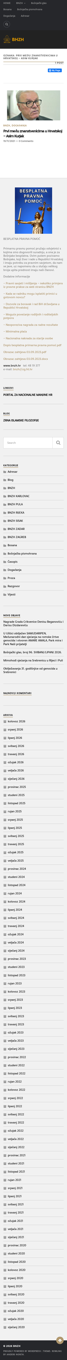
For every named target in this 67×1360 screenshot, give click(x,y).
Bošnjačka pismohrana (29, 9)
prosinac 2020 (17, 1245)
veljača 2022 (16, 1139)
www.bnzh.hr (12, 365)
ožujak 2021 (15, 1221)
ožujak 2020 (16, 1311)
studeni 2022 (16, 1065)
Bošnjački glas (39, 3)
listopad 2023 (16, 975)
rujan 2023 (15, 983)
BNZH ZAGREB (17, 537)
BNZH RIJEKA (16, 512)
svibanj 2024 (16, 918)
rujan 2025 (15, 811)
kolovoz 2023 (16, 991)
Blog (10, 480)
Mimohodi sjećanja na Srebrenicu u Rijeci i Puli (33, 660)
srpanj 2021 (15, 1188)
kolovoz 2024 (16, 901)
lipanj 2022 (15, 1106)
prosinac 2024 (17, 868)
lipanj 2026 (15, 738)
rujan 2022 (15, 1081)
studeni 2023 (16, 967)
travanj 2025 (16, 844)
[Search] (6, 24)
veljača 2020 (16, 1319)
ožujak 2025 (15, 852)
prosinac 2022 (17, 1057)
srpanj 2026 (15, 729)
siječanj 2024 (16, 950)
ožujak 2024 (16, 934)
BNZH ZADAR (16, 529)
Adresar (25, 15)
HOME (7, 3)
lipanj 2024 (15, 909)
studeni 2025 (16, 795)
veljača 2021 (15, 1229)
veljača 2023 (16, 1040)
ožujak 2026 (16, 762)
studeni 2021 (16, 1163)
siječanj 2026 (16, 778)
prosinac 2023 (17, 959)
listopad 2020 (17, 1262)
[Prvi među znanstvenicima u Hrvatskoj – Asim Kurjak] (33, 105)
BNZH (19, 3)
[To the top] (60, 1340)
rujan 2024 (15, 893)
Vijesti (11, 594)
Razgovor (14, 586)
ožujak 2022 (15, 1130)
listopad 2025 (16, 803)
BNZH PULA (15, 504)
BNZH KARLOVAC (18, 496)
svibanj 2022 (16, 1114)
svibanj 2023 (16, 1016)
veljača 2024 (16, 942)
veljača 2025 (16, 860)
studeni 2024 (16, 877)
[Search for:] (33, 442)
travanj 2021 (16, 1212)
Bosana (7, 9)
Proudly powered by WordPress (22, 1351)
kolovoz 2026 (16, 721)
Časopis (12, 561)
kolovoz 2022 (16, 1089)
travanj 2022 (16, 1122)
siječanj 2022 (16, 1147)
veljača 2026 (16, 770)
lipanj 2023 (15, 1008)
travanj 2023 (16, 1024)
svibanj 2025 (16, 836)
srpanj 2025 (15, 819)
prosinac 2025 (17, 787)
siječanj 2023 (16, 1049)
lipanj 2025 (15, 828)
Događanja (9, 15)
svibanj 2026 (16, 746)
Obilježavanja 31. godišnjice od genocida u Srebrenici (30, 670)
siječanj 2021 (16, 1237)
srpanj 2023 (15, 999)
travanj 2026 (16, 754)
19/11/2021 (9, 141)
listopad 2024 (16, 885)
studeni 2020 (16, 1253)
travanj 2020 (16, 1302)
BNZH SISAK (15, 520)
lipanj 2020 (15, 1286)
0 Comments (26, 141)
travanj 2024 (16, 926)
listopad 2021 (16, 1171)
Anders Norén (15, 1354)
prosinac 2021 (16, 1155)
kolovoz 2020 (16, 1270)
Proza (11, 578)
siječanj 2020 (16, 1327)
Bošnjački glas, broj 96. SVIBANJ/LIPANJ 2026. (32, 652)
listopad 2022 (16, 1073)
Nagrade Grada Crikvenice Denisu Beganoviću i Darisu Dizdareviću (33, 623)
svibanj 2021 (16, 1204)
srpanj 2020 (15, 1278)
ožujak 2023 (15, 1032)
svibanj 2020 (16, 1294)
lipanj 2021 (15, 1196)
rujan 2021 (14, 1180)
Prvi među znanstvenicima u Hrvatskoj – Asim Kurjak (32, 133)
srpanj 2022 (15, 1098)
